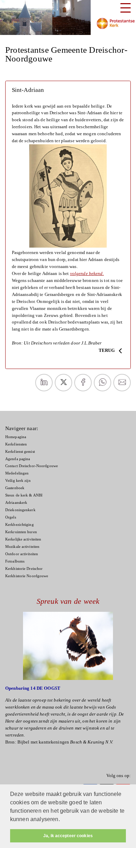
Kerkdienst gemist (20, 452)
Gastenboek (14, 488)
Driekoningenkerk (20, 510)
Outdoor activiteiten (21, 554)
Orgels (10, 517)
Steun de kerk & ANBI (24, 495)
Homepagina (15, 437)
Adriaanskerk (16, 503)
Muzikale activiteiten (22, 547)
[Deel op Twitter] (63, 382)
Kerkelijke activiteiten (23, 539)
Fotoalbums (14, 561)
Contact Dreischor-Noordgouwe (31, 466)
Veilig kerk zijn (18, 481)
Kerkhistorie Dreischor (24, 569)
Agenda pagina (17, 459)
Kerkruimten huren (21, 532)
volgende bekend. (87, 273)
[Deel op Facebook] (83, 382)
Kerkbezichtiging (19, 525)
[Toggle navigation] (125, 8)
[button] (62, 820)
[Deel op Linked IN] (44, 382)
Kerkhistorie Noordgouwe (26, 576)
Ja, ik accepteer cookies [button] (68, 835)
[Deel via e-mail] (122, 382)
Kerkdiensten (16, 444)
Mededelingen (17, 473)
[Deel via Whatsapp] (102, 382)
